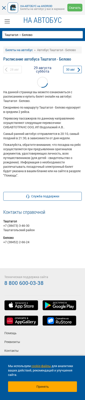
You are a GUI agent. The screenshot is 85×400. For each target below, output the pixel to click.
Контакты (11, 350)
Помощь (10, 333)
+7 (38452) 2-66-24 (16, 242)
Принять (42, 386)
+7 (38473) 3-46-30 (16, 225)
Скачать (75, 7)
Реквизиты (12, 342)
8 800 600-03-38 (24, 282)
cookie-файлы (41, 366)
